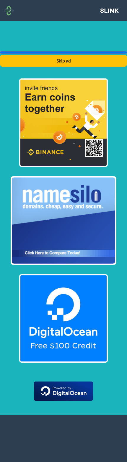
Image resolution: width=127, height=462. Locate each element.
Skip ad (63, 60)
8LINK (109, 10)
